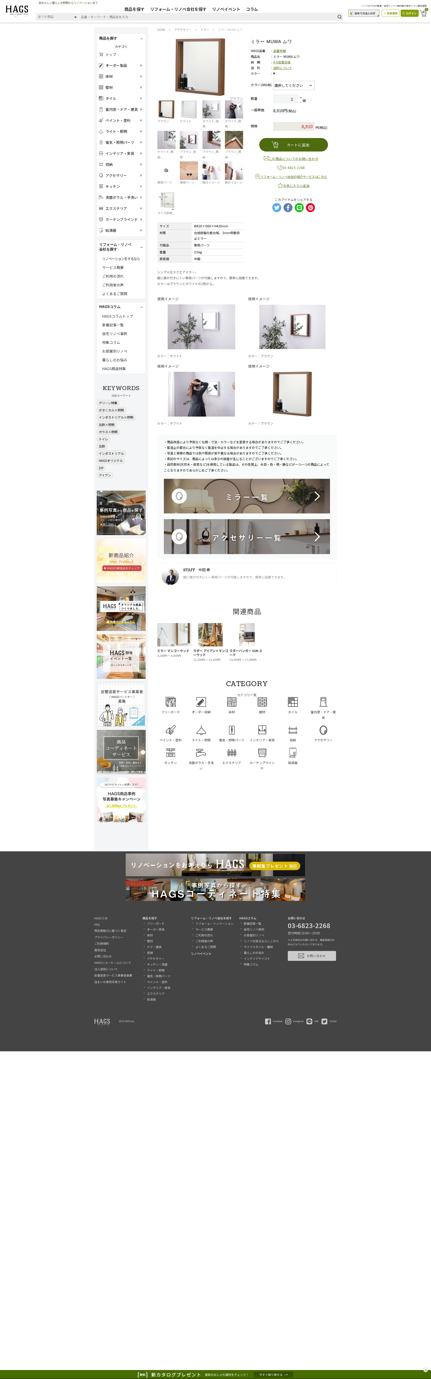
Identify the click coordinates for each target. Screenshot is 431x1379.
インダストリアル (111, 453)
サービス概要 (113, 267)
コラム (252, 9)
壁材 (150, 941)
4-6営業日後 (282, 62)
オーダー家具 (156, 929)
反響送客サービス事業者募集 (113, 975)
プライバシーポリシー (108, 937)
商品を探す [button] (108, 38)
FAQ (97, 924)
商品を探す (134, 9)
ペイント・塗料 (157, 982)
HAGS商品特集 (114, 368)
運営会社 (100, 950)
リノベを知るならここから (261, 941)
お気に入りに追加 (296, 185)
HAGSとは (101, 918)
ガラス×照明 (108, 432)
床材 (150, 935)
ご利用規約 (101, 943)
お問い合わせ (103, 956)
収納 (150, 953)
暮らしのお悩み (114, 359)
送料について (282, 68)
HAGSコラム (247, 918)
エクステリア (156, 993)
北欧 (102, 446)
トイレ (103, 439)
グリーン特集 (108, 403)
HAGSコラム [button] (110, 307)
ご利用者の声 (113, 285)
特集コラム (111, 342)
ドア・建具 (154, 947)
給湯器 (151, 999)
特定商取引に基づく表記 (110, 931)
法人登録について (106, 969)
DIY (101, 468)
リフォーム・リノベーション (214, 923)
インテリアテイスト (257, 958)
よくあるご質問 (114, 293)
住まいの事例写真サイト (110, 982)
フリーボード (156, 923)
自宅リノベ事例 (114, 333)
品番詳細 (279, 50)
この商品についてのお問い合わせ (294, 158)
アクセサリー (155, 958)
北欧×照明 (106, 424)
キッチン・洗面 (157, 964)
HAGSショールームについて (112, 962)
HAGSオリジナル (111, 460)
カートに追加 (298, 144)
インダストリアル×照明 (116, 417)
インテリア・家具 (158, 988)
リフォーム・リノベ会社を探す (178, 9)
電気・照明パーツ (158, 976)
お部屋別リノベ (114, 351)
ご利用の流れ (113, 276)
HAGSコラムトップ (117, 316)
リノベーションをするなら (121, 258)
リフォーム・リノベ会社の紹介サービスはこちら (293, 176)
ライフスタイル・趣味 (258, 947)
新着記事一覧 (113, 324)
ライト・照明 (156, 970)
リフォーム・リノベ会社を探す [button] (115, 247)
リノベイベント (226, 9)
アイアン (105, 475)
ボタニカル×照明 (111, 410)
